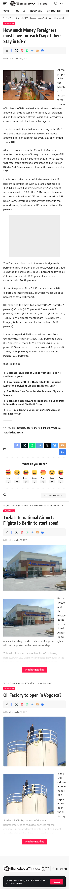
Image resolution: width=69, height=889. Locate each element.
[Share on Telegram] (32, 50)
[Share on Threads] (47, 445)
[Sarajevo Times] (29, 3)
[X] (57, 869)
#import (45, 427)
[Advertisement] (34, 236)
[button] (56, 881)
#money (55, 427)
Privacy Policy (39, 880)
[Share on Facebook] (11, 50)
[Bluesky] (66, 869)
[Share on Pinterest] (21, 50)
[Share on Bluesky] (54, 445)
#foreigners (33, 427)
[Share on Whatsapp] (27, 50)
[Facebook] (53, 869)
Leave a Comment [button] (55, 495)
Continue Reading (34, 669)
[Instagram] (61, 869)
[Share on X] (16, 50)
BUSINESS (9, 23)
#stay (20, 432)
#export (21, 427)
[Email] (37, 50)
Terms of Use (16, 883)
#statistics (9, 432)
